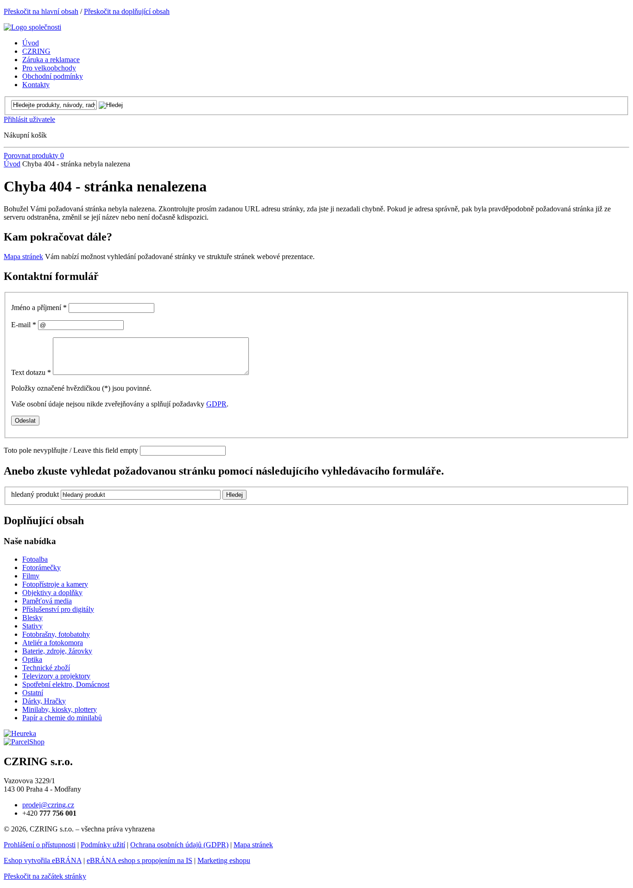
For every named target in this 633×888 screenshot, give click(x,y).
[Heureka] (20, 733)
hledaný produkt (35, 494)
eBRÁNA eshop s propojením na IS (139, 860)
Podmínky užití (103, 845)
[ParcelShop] (24, 742)
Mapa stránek (23, 256)
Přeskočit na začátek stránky (45, 876)
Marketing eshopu (223, 860)
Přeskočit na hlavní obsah (41, 11)
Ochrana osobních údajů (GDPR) (179, 845)
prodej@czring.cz (48, 805)
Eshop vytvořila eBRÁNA (43, 860)
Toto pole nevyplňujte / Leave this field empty (71, 450)
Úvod (12, 164)
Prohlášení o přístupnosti (40, 845)
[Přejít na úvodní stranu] (32, 27)
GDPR (216, 404)
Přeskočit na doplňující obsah (127, 11)
